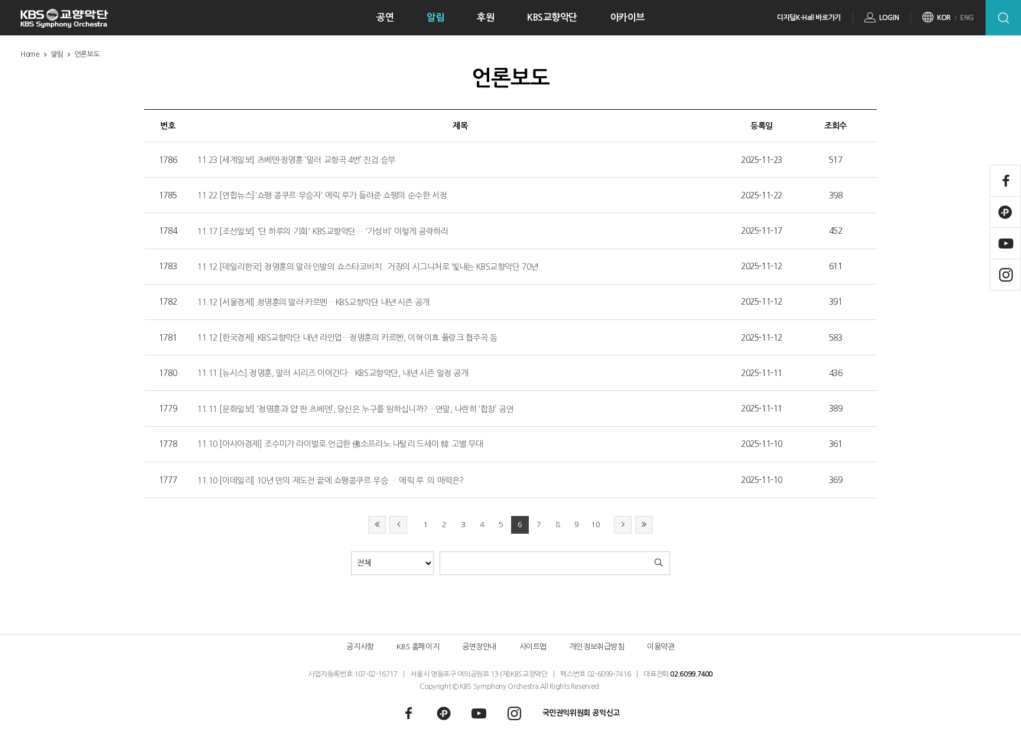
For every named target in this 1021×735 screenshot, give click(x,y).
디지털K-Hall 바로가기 (809, 17)
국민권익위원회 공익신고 (581, 713)
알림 (435, 17)
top (990, 709)
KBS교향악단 (552, 17)
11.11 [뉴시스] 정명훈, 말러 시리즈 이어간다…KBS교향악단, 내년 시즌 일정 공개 (332, 373)
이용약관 (660, 647)
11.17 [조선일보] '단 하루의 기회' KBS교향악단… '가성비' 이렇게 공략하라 (322, 231)
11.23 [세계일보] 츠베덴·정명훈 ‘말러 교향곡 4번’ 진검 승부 (296, 160)
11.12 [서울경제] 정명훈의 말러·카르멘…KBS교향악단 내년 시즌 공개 (313, 302)
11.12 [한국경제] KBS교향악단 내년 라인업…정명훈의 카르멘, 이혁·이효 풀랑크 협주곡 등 (347, 338)
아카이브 (627, 17)
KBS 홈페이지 (417, 647)
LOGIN (889, 17)
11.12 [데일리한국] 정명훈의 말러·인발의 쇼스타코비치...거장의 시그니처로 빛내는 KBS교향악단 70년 (367, 267)
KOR (944, 17)
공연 (385, 17)
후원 (485, 17)
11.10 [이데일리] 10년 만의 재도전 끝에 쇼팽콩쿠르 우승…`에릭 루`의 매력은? (330, 480)
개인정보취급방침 (597, 647)
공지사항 (359, 647)
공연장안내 (479, 647)
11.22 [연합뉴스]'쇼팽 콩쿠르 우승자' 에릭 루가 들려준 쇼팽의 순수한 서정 (322, 195)
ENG (967, 17)
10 (595, 524)
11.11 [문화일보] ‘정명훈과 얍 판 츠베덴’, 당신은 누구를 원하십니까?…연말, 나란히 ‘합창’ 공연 (355, 409)
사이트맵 (533, 647)
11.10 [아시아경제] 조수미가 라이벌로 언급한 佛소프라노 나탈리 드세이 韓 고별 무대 (340, 444)
